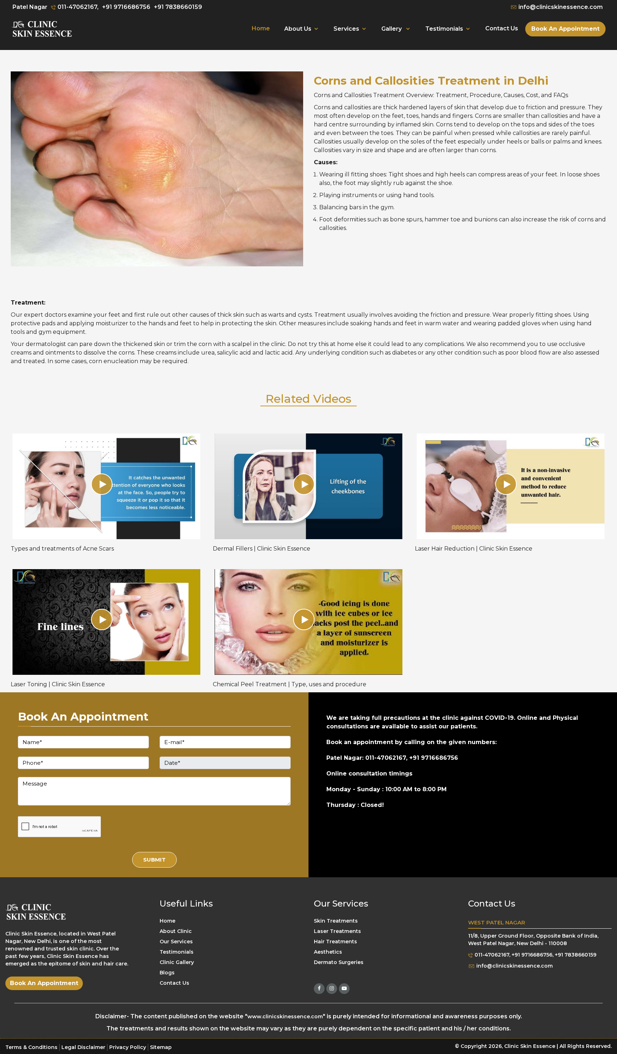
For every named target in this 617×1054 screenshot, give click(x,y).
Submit (154, 859)
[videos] (106, 486)
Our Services (176, 942)
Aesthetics (328, 952)
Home (261, 28)
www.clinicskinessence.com (285, 1016)
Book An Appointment (565, 28)
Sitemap (161, 1047)
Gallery (392, 28)
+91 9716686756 (126, 7)
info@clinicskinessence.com (560, 7)
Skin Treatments (336, 921)
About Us (297, 28)
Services (346, 28)
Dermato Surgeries (338, 962)
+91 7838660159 (178, 7)
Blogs (167, 973)
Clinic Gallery (177, 962)
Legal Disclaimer (83, 1047)
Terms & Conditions (31, 1047)
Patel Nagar (29, 7)
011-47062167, (77, 7)
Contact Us (501, 28)
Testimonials (444, 28)
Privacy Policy (127, 1047)
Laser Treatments (337, 931)
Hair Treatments (335, 942)
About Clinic (176, 931)
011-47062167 (491, 955)
